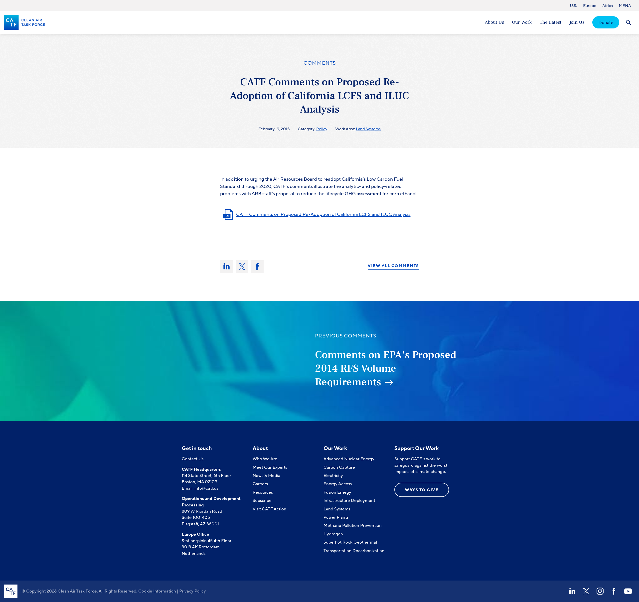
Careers (260, 484)
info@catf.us (206, 488)
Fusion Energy (337, 492)
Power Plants (335, 517)
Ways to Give (422, 490)
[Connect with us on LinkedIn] (572, 591)
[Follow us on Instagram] (600, 591)
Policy (321, 129)
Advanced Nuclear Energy (348, 459)
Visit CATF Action (269, 509)
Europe (589, 5)
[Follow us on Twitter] (586, 591)
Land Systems (368, 129)
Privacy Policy (192, 591)
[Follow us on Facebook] (614, 591)
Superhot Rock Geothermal (350, 542)
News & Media (266, 475)
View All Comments (393, 266)
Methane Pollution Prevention (352, 525)
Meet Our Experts (270, 467)
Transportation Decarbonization (353, 551)
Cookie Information (157, 591)
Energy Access (337, 484)
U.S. (573, 5)
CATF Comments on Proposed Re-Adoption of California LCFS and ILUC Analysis (323, 214)
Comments (320, 63)
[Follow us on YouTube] (628, 591)
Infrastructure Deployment (349, 500)
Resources (263, 492)
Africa (607, 5)
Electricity (333, 475)
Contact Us (192, 459)
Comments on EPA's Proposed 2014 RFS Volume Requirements (385, 368)
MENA (625, 5)
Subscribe (262, 500)
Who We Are (265, 459)
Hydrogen (333, 534)
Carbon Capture (339, 467)
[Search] (628, 22)
